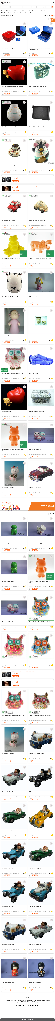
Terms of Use (6, 1002)
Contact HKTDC (21, 1000)
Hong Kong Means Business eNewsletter (42, 1000)
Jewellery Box (37, 10)
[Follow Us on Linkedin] (28, 1005)
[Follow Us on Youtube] (35, 1005)
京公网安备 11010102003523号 (45, 1002)
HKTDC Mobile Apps (29, 1000)
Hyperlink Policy (21, 1002)
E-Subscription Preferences (25, 1001)
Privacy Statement (13, 1002)
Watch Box (31, 10)
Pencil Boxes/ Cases (12, 12)
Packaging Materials (29, 12)
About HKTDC (13, 1000)
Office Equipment (17, 10)
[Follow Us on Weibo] (30, 1005)
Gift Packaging (44, 10)
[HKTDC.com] (27, 997)
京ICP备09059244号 (34, 1002)
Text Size (33, 1001)
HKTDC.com (7, 1000)
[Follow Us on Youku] (37, 1005)
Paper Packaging (20, 12)
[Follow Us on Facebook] (23, 1005)
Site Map (27, 1002)
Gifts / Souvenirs (9, 10)
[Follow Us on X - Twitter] (26, 1005)
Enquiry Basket (27, 1019)
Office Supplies (25, 10)
